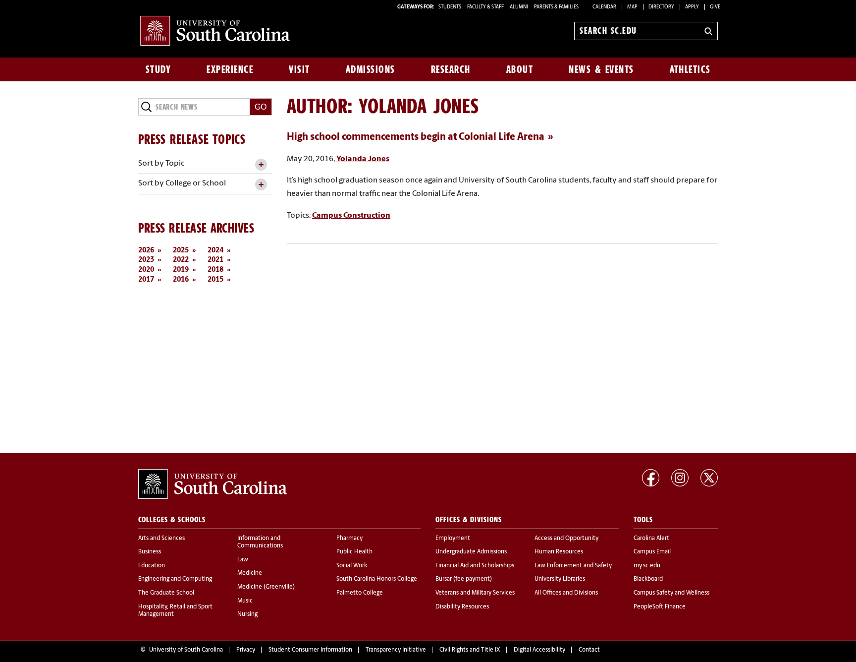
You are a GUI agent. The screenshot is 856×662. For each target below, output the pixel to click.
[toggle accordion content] (261, 165)
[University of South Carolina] (212, 484)
